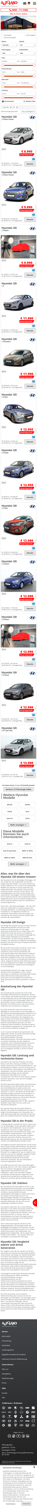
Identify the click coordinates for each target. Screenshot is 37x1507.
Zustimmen (26, 1504)
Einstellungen (10, 1504)
